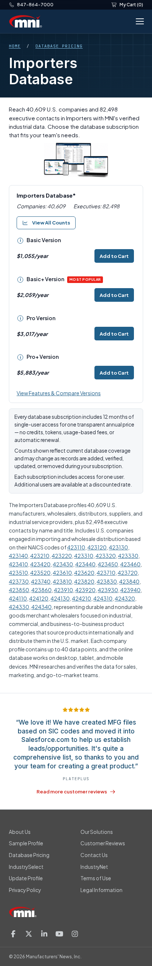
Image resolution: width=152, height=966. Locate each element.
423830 (107, 581)
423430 (63, 564)
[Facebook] (13, 933)
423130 (118, 547)
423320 (106, 555)
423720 (128, 572)
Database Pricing (59, 46)
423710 (106, 572)
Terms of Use (95, 878)
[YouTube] (59, 933)
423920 (85, 590)
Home (15, 46)
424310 (103, 598)
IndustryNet (94, 867)
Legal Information (101, 890)
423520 (40, 572)
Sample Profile (26, 843)
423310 (83, 555)
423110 (76, 547)
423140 (18, 555)
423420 (40, 564)
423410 (18, 564)
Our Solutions (96, 832)
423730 (19, 581)
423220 (62, 555)
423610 (62, 572)
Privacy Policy (25, 890)
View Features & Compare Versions (59, 393)
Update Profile (26, 878)
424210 (81, 598)
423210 (39, 555)
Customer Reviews (102, 843)
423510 (18, 572)
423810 (62, 581)
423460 (130, 564)
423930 (108, 590)
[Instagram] (74, 933)
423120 (97, 547)
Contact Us (94, 855)
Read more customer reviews (72, 792)
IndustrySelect (26, 867)
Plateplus (76, 778)
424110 (18, 598)
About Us (20, 832)
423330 (128, 555)
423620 (84, 572)
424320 (125, 598)
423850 (19, 590)
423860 (41, 590)
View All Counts (51, 223)
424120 (38, 598)
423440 (85, 564)
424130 (60, 598)
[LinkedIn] (44, 933)
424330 (19, 607)
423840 (129, 581)
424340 (41, 607)
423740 (41, 581)
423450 (108, 564)
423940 (130, 590)
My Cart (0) (131, 4)
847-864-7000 (35, 4)
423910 (63, 590)
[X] (28, 933)
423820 (84, 581)
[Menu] (138, 21)
